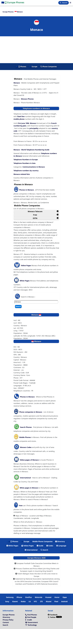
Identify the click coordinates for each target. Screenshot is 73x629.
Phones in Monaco (26, 190)
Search (65, 2)
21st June (21, 123)
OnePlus (28, 597)
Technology (32, 625)
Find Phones (32, 615)
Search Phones (26, 427)
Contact (6, 622)
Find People (31, 617)
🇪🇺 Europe (33, 66)
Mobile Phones (25, 437)
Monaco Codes (26, 447)
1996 (27, 123)
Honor (56, 597)
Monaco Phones (27, 99)
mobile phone (19, 119)
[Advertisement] (36, 49)
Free (35, 215)
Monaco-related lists (22, 174)
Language (62, 546)
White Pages (24, 281)
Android (64, 601)
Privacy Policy (8, 620)
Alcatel (48, 601)
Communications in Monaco (34, 167)
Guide (40, 546)
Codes (50, 546)
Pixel (56, 601)
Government (32, 622)
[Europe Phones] (70, 3)
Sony (7, 601)
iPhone (19, 597)
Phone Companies (49, 66)
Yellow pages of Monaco (29, 460)
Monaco (17, 83)
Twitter (52, 617)
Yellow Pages (26, 265)
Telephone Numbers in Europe (26, 159)
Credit (29, 620)
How (20, 505)
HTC (35, 601)
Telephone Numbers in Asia (24, 163)
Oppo (65, 597)
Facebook (53, 615)
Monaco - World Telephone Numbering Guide (31, 150)
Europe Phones (12, 2)
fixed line (21, 116)
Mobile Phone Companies (42, 541)
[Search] (61, 2)
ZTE (41, 601)
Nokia (23, 601)
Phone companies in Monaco (31, 412)
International (25, 478)
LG (30, 601)
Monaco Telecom (35, 211)
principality (33, 128)
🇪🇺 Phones (21, 66)
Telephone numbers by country (26, 170)
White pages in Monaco (29, 488)
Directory (61, 541)
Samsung (9, 597)
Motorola (38, 597)
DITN (35, 218)
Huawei (48, 597)
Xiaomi (15, 601)
